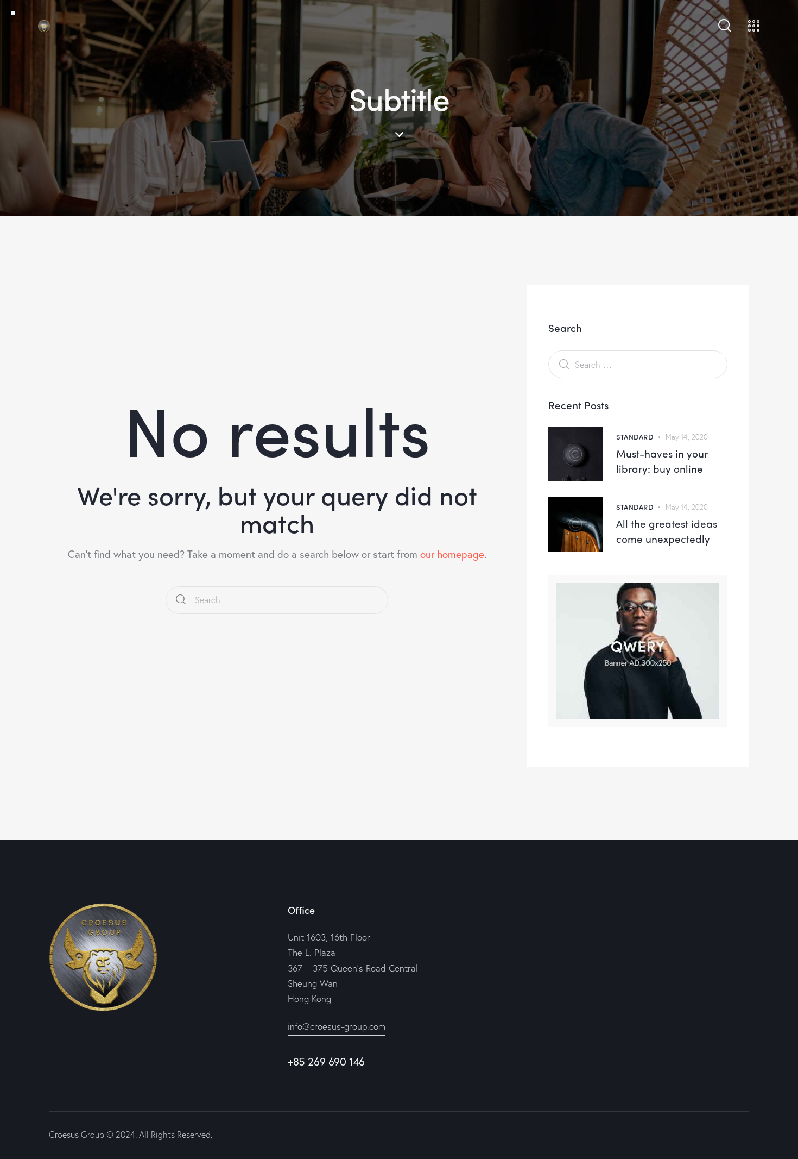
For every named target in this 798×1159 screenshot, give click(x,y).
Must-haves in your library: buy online (662, 461)
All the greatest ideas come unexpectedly (666, 531)
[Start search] (181, 600)
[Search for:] (637, 364)
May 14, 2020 (687, 437)
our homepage (452, 554)
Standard (634, 436)
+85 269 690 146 (326, 1061)
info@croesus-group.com (336, 1026)
